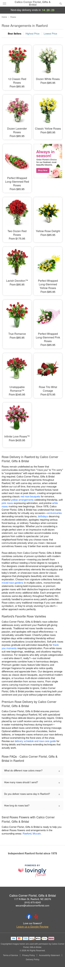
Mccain (37, 833)
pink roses (7, 503)
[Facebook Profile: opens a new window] (28, 916)
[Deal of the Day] (47, 164)
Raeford (27, 833)
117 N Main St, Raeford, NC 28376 (32, 899)
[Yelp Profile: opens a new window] (36, 916)
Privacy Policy (28, 955)
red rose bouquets (30, 496)
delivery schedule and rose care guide (35, 741)
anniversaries (54, 513)
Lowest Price (50, 33)
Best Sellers (14, 33)
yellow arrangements (22, 499)
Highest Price (33, 33)
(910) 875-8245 (32, 902)
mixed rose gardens (12, 582)
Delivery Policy (32, 959)
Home (4, 16)
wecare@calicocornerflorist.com (32, 905)
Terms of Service (10, 955)
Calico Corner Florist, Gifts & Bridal (33, 3)
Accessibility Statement (49, 955)
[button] (58, 959)
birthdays (43, 516)
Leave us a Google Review (32, 927)
